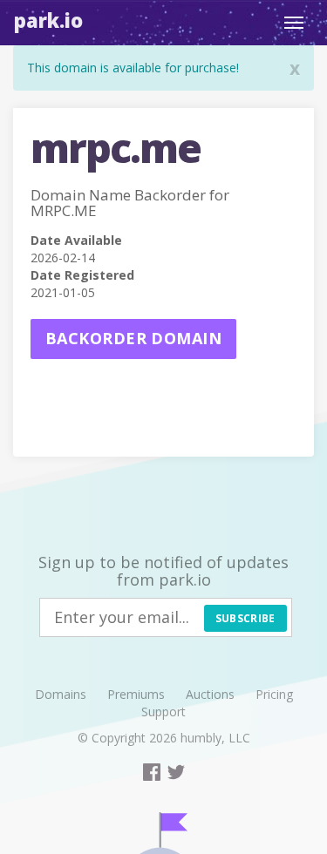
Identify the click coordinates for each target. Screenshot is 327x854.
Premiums (136, 694)
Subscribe (245, 618)
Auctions (210, 694)
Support (163, 711)
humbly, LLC (215, 737)
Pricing (274, 694)
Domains (60, 694)
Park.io (48, 20)
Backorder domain (133, 338)
